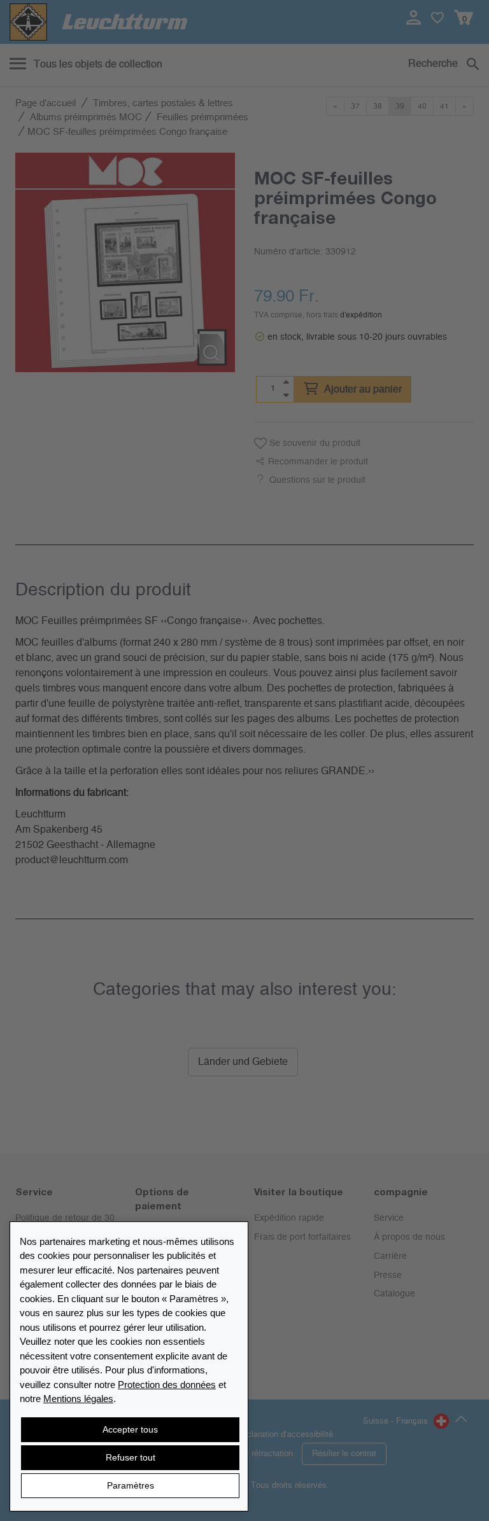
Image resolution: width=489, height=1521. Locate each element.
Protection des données (167, 1384)
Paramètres (130, 1485)
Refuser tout (130, 1457)
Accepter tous (130, 1429)
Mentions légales (78, 1398)
